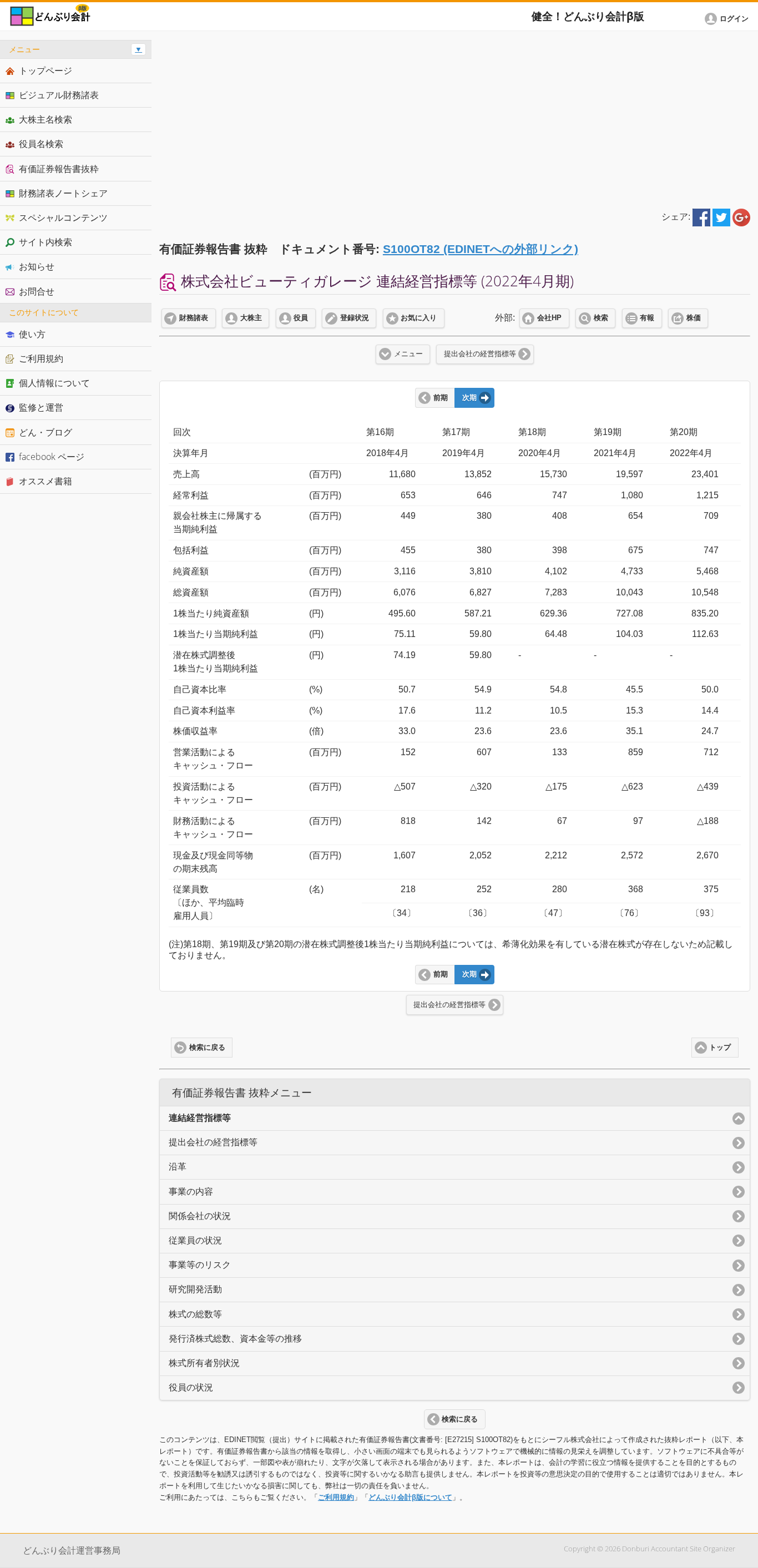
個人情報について (54, 383)
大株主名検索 (45, 119)
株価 (693, 318)
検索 (601, 318)
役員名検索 (41, 144)
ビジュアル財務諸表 (59, 95)
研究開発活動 (195, 1289)
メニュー (408, 354)
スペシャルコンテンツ (63, 217)
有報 (647, 318)
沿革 (177, 1166)
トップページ (45, 70)
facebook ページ (51, 457)
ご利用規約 (336, 1497)
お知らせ (36, 266)
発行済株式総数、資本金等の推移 (235, 1338)
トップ (720, 1047)
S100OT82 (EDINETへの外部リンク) (480, 248)
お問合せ (36, 291)
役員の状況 (191, 1387)
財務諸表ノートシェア (63, 193)
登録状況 (354, 318)
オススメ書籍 (45, 481)
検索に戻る (207, 1047)
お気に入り (419, 318)
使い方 (32, 334)
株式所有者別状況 (204, 1363)
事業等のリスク (200, 1264)
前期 (440, 398)
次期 (469, 398)
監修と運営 (41, 407)
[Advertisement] (454, 117)
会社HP (549, 318)
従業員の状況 (195, 1240)
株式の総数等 (195, 1314)
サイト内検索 (45, 242)
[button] (728, 18)
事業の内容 (191, 1191)
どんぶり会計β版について (410, 1497)
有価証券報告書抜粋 (59, 169)
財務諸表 (193, 318)
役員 (301, 318)
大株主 (251, 318)
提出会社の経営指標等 (480, 354)
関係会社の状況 (200, 1216)
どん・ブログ (45, 432)
